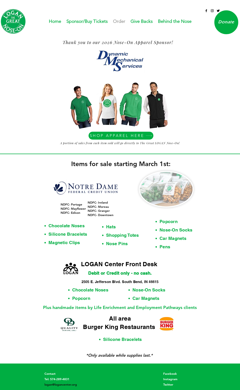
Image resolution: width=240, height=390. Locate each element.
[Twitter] (218, 11)
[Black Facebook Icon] (206, 11)
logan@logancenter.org (60, 384)
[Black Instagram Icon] (212, 11)
